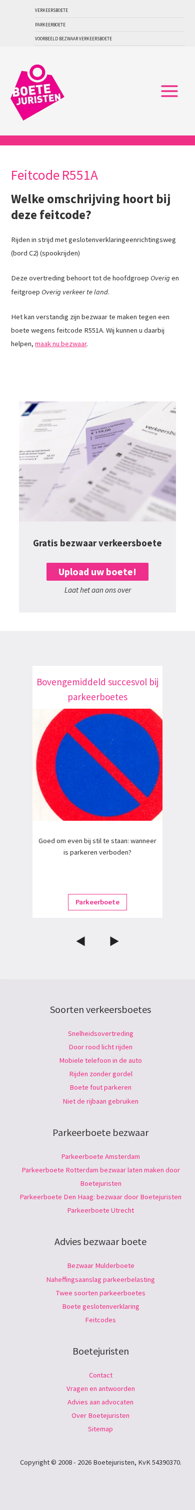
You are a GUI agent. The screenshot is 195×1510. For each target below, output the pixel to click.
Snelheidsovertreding (101, 1033)
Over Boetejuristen (101, 1415)
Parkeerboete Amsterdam (100, 1156)
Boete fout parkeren (101, 1087)
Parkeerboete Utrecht (100, 1210)
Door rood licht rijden (100, 1046)
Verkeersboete (51, 10)
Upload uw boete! (97, 572)
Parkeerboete (50, 24)
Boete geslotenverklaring (101, 1306)
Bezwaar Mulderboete (100, 1265)
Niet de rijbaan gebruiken (100, 1101)
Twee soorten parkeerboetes (101, 1292)
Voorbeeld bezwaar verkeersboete (73, 38)
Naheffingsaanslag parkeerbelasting (100, 1279)
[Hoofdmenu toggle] (169, 91)
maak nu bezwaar (60, 343)
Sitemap (100, 1428)
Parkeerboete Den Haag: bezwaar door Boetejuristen (101, 1196)
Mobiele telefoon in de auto (100, 1060)
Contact (100, 1375)
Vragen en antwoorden (100, 1388)
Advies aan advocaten (101, 1401)
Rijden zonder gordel (100, 1073)
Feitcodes (100, 1319)
